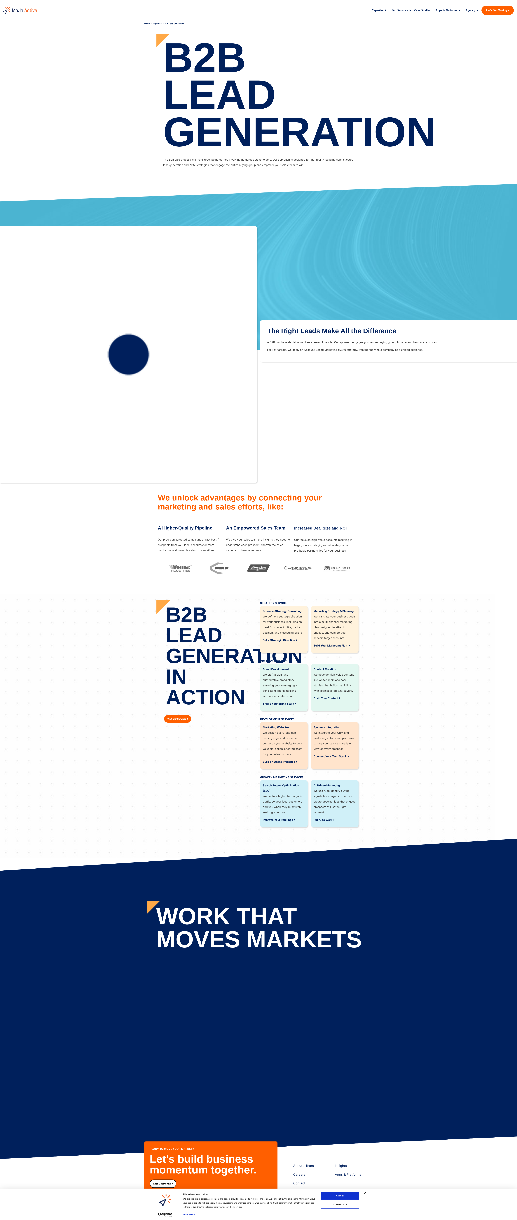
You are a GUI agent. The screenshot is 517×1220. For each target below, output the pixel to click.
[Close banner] (365, 1193)
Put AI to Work (323, 819)
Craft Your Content (326, 698)
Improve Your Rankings (278, 819)
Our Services (400, 10)
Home (147, 23)
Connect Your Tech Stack (330, 756)
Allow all (340, 1196)
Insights (341, 1166)
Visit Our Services (176, 719)
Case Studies (422, 10)
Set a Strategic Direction (279, 640)
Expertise (378, 10)
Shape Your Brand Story (278, 703)
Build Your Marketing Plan (331, 645)
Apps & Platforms (446, 10)
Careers (299, 1174)
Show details (189, 1215)
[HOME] (20, 10)
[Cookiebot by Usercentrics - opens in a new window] (165, 1215)
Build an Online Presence (279, 761)
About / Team (303, 1166)
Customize (338, 1204)
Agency (470, 10)
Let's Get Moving (496, 10)
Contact (299, 1183)
